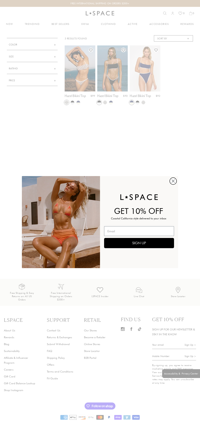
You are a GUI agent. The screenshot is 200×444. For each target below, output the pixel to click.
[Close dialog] (173, 181)
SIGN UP (139, 243)
